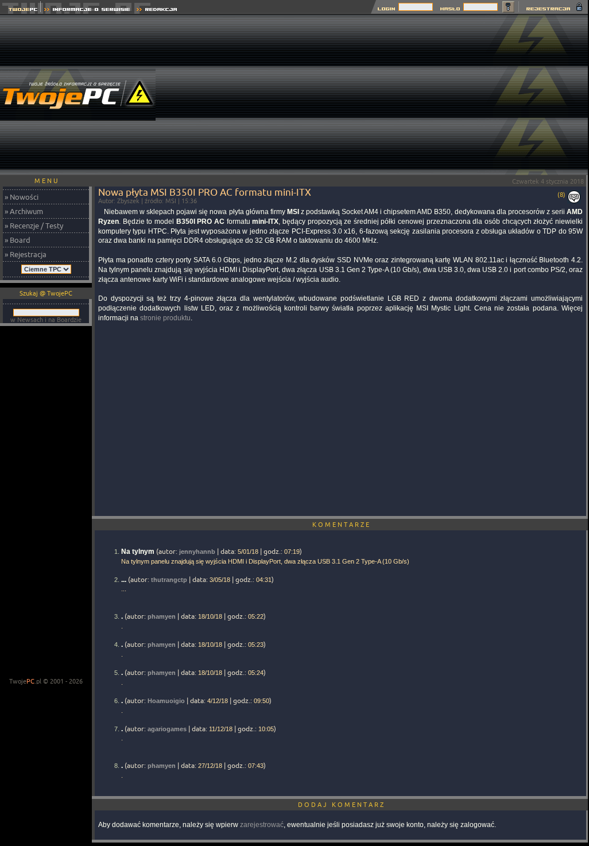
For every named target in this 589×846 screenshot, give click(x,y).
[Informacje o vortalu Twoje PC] (87, 10)
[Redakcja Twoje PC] (157, 10)
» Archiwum (24, 211)
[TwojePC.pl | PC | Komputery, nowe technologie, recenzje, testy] (20, 10)
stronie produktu (165, 318)
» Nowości (21, 197)
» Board (17, 240)
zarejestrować (262, 825)
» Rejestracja (25, 254)
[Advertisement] (380, 94)
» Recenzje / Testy (34, 226)
